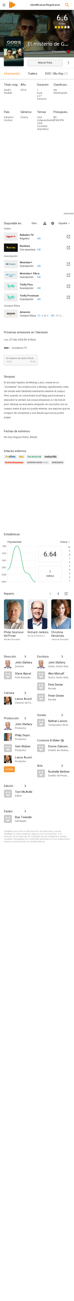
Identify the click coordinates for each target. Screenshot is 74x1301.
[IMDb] (22, 459)
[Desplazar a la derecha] (58, 594)
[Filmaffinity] (11, 459)
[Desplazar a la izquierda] (50, 594)
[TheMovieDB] (34, 459)
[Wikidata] (58, 464)
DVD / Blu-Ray (56, 73)
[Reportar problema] (45, 223)
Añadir (33, 437)
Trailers (32, 73)
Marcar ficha (45, 62)
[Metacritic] (51, 459)
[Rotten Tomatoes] (15, 464)
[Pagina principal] (12, 7)
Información (12, 73)
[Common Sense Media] (38, 464)
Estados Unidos (8, 119)
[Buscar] (67, 5)
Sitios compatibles (35, 223)
